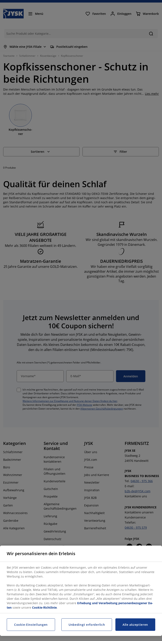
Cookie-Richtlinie (44, 607)
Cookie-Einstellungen (31, 625)
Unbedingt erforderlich (87, 625)
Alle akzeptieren (135, 625)
